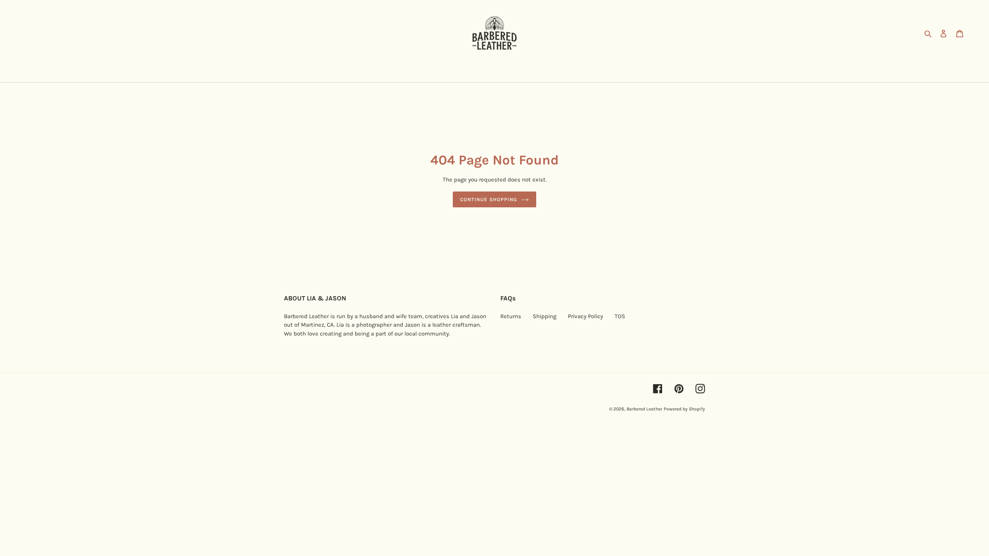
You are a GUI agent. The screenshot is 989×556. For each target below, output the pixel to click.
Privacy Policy (585, 316)
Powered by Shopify (684, 409)
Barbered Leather (644, 409)
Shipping (544, 316)
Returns (510, 316)
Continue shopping (488, 199)
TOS (620, 316)
